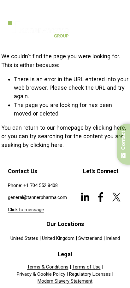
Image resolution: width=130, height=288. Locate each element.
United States (24, 238)
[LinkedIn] (85, 197)
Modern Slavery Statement (65, 281)
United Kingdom (58, 238)
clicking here (109, 127)
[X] (116, 197)
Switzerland (90, 238)
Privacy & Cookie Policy (41, 274)
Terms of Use (86, 267)
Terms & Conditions (47, 267)
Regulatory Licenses (90, 274)
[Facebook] (101, 197)
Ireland (113, 238)
